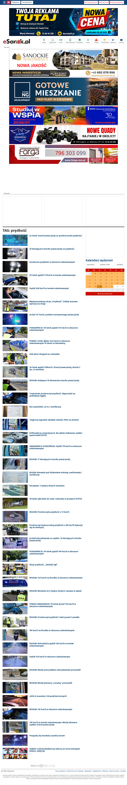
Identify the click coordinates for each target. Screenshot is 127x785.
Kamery (121, 42)
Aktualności (27, 2)
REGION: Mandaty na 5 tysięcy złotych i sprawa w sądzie (55, 591)
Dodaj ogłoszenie (92, 2)
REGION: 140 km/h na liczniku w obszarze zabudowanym (55, 577)
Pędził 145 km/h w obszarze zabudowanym (49, 656)
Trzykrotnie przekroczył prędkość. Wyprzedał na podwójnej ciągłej (52, 394)
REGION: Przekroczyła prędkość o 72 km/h (49, 512)
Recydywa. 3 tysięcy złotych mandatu (47, 485)
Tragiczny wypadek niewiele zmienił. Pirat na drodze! (54, 420)
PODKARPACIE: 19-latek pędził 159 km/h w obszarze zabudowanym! (53, 552)
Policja (96, 42)
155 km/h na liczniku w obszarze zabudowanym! (51, 630)
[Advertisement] (63, 178)
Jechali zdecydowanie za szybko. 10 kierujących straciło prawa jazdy (55, 539)
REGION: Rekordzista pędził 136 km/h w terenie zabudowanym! (51, 644)
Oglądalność (97, 771)
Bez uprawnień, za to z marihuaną (45, 407)
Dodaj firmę (104, 2)
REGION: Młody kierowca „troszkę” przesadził (50, 683)
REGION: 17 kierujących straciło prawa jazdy (49, 459)
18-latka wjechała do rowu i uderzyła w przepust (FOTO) (55, 499)
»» (54, 766)
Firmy (88, 42)
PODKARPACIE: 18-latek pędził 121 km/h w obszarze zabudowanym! (53, 329)
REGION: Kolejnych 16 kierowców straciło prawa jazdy (54, 380)
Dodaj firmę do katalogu (75, 771)
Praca (61, 42)
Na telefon (79, 42)
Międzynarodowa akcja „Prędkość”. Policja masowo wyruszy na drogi (53, 302)
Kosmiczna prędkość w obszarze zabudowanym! (52, 262)
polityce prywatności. (95, 778)
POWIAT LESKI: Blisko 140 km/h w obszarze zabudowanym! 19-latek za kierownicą (49, 342)
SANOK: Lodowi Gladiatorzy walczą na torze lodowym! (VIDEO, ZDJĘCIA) (54, 750)
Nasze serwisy (114, 771)
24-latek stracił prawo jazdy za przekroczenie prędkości (55, 235)
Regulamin (88, 771)
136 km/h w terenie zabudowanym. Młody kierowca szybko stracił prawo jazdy (53, 723)
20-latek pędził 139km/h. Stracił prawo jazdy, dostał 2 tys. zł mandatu (54, 368)
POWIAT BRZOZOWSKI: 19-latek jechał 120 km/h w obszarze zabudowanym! (52, 605)
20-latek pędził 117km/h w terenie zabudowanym (52, 275)
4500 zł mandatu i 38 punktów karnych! (48, 696)
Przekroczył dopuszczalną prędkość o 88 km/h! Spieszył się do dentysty (56, 526)
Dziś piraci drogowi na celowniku (44, 354)
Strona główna (60, 771)
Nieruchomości (70, 42)
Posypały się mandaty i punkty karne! (47, 735)
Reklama (15, 2)
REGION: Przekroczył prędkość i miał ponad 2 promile (54, 617)
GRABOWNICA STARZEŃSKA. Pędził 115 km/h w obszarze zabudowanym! (55, 447)
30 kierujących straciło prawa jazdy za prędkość (51, 249)
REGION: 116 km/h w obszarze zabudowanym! (50, 709)
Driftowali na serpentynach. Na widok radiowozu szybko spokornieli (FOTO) (55, 434)
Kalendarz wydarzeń (99, 260)
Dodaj (44, 42)
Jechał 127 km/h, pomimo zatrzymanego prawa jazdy (54, 314)
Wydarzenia (105, 42)
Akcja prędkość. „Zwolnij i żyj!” (43, 564)
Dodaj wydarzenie (117, 2)
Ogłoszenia (52, 42)
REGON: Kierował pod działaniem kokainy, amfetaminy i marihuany (55, 473)
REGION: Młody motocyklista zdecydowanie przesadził (55, 670)
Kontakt (123, 771)
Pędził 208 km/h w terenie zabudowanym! (49, 288)
